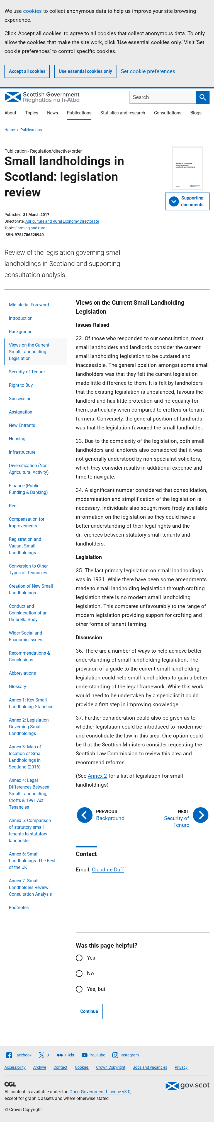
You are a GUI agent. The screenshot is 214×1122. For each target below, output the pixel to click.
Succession (20, 398)
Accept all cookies (27, 71)
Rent (13, 505)
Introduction (21, 318)
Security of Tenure (27, 371)
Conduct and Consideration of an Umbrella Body (28, 613)
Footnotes (19, 907)
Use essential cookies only (85, 71)
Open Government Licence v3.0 (99, 1091)
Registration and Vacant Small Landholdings (25, 546)
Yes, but (96, 989)
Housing (17, 438)
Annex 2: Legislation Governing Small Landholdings (29, 726)
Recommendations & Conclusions (29, 656)
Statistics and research (122, 113)
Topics (31, 113)
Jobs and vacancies (150, 1067)
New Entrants (22, 425)
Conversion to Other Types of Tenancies (28, 569)
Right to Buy (21, 385)
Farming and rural (30, 228)
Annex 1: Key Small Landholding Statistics (31, 703)
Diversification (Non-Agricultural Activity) (29, 469)
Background (21, 331)
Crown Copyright (110, 1067)
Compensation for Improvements (26, 522)
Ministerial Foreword (29, 304)
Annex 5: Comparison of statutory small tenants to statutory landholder (30, 830)
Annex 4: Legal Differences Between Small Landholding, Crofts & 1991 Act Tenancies (29, 794)
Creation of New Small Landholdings (31, 589)
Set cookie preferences (148, 71)
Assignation (20, 412)
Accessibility (15, 1067)
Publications (79, 113)
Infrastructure (22, 452)
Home (9, 130)
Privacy (181, 1067)
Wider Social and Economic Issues (25, 636)
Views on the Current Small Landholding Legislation (29, 351)
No (90, 973)
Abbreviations (22, 673)
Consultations (167, 113)
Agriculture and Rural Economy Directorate (62, 221)
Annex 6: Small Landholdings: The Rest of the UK (32, 860)
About (10, 113)
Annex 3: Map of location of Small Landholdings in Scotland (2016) (26, 757)
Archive (39, 1067)
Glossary (17, 686)
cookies (32, 11)
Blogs (195, 113)
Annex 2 (97, 776)
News (52, 113)
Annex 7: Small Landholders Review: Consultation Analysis (30, 887)
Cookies (82, 1067)
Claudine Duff (108, 869)
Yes (91, 958)
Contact (60, 1067)
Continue (89, 1011)
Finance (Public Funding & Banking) (28, 489)
